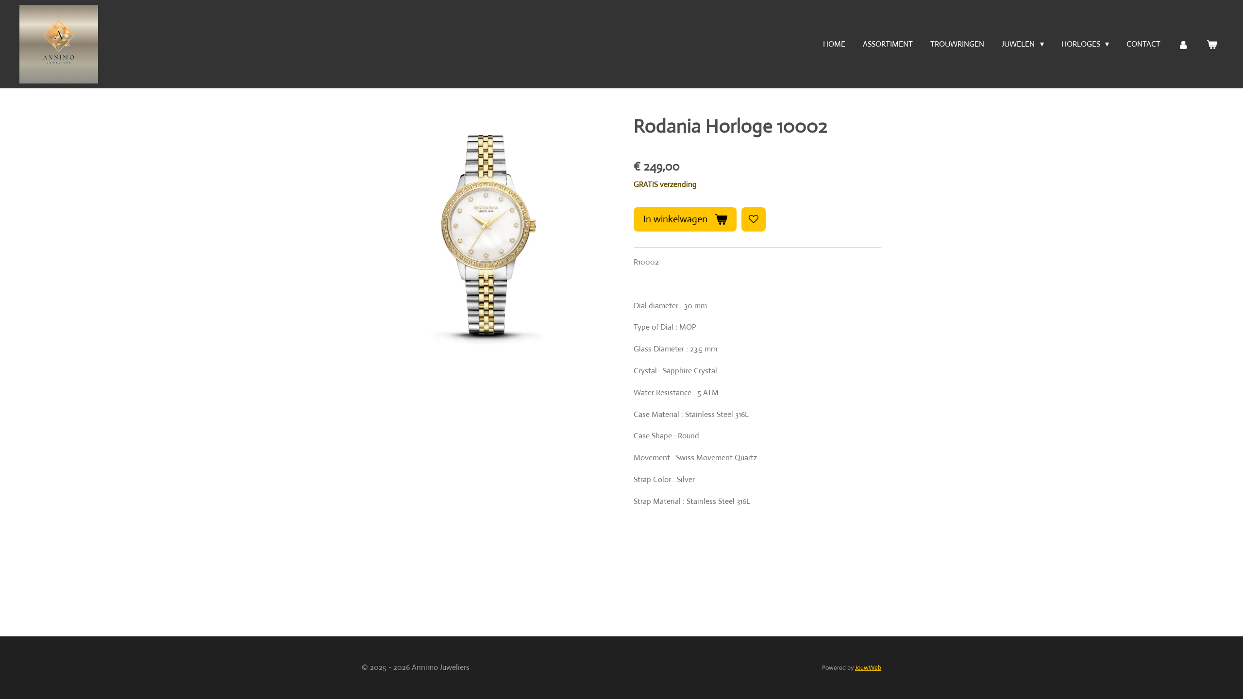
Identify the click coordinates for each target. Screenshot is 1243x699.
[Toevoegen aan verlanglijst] (753, 219)
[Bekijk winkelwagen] (1212, 44)
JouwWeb (868, 668)
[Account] (1183, 44)
